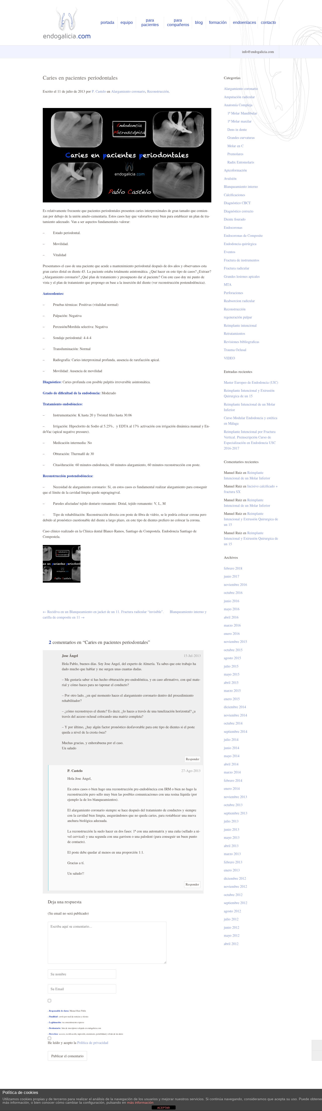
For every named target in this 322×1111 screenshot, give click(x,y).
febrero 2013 (233, 862)
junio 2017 (231, 576)
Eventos (229, 251)
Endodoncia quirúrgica (240, 243)
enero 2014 (232, 788)
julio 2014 (231, 739)
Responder (192, 759)
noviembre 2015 (235, 641)
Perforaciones (233, 292)
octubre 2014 (233, 723)
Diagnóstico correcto (238, 211)
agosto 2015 (232, 657)
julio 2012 (231, 919)
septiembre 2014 (235, 731)
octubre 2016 (233, 592)
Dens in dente (237, 129)
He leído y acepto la (78, 1042)
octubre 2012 (233, 894)
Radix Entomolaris (240, 162)
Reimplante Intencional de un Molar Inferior (249, 407)
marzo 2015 (232, 690)
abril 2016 (231, 617)
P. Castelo (99, 91)
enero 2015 (232, 698)
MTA (227, 284)
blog (199, 22)
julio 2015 (231, 666)
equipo (126, 22)
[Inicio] (67, 23)
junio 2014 (231, 747)
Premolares (235, 153)
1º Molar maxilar (239, 121)
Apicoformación (235, 170)
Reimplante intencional (240, 325)
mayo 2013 (231, 837)
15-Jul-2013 (192, 655)
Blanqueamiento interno (241, 186)
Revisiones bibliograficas (241, 341)
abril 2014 (231, 764)
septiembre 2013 (235, 813)
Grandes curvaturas (241, 137)
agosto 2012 (232, 911)
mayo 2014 (231, 755)
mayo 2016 (231, 608)
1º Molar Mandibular (242, 113)
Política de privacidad (92, 1042)
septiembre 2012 (235, 902)
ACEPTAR (163, 1107)
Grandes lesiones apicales (242, 276)
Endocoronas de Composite (243, 235)
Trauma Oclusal (235, 349)
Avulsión (230, 178)
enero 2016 (232, 633)
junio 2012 (231, 927)
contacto (268, 22)
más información (140, 1102)
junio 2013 (231, 829)
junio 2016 (231, 600)
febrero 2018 (233, 568)
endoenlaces (244, 22)
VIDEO (229, 358)
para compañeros (178, 22)
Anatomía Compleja (238, 104)
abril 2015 (231, 682)
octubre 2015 (233, 649)
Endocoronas (233, 227)
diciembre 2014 (235, 706)
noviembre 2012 (235, 886)
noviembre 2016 (235, 584)
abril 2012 (231, 943)
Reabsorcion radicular (239, 300)
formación (218, 22)
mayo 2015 (231, 674)
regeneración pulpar (238, 317)
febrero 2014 (233, 780)
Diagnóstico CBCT (237, 202)
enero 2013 (232, 870)
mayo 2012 (231, 935)
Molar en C (235, 145)
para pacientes (150, 22)
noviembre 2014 (235, 715)
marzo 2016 (232, 625)
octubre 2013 (233, 804)
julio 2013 (231, 821)
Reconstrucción (158, 91)
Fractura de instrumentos (241, 260)
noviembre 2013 (235, 796)
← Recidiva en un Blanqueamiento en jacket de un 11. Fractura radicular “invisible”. (103, 611)
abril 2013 (231, 845)
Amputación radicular (239, 96)
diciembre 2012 (235, 878)
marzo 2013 (232, 853)
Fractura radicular (236, 268)
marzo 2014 (232, 772)
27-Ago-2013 (190, 770)
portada (107, 22)
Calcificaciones (234, 194)
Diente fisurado (235, 219)
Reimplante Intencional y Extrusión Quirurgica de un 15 (249, 393)
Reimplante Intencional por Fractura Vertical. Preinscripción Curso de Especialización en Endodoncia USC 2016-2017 (250, 440)
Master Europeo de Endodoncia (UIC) (251, 382)
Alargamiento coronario (128, 91)
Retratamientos (234, 333)
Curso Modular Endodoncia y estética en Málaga (250, 420)
